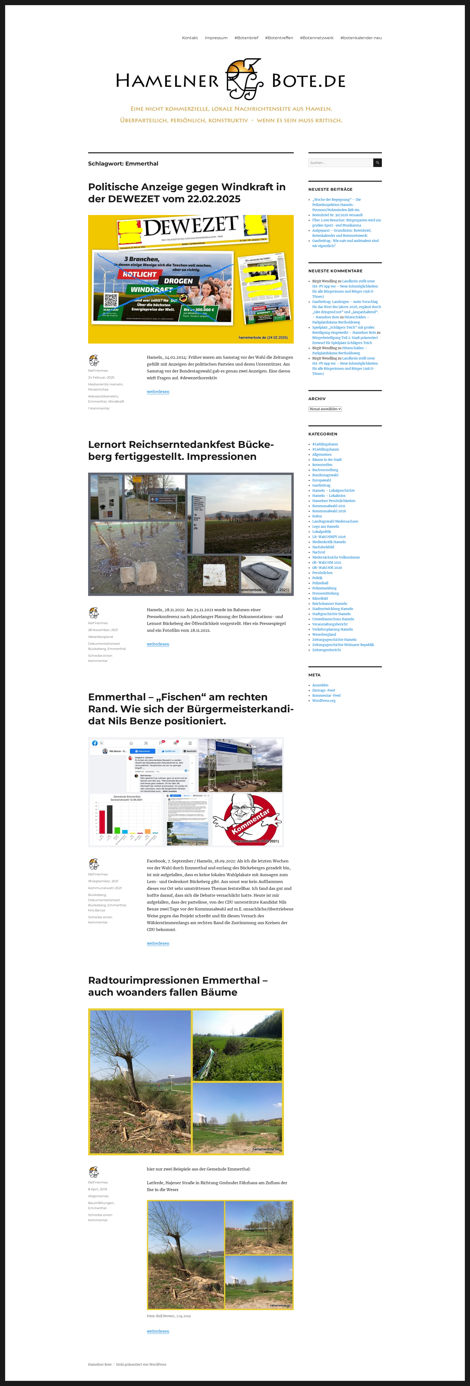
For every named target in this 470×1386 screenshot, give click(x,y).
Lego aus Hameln (325, 527)
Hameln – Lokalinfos (329, 496)
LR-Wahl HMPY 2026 (329, 537)
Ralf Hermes (98, 370)
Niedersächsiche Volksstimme (336, 557)
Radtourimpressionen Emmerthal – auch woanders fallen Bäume (178, 986)
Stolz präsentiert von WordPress (141, 1364)
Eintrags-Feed (323, 690)
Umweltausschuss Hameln (333, 619)
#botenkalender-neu (361, 38)
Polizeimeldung (324, 588)
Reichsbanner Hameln (329, 604)
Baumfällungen (101, 1203)
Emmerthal (97, 401)
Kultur (317, 516)
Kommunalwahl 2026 (329, 511)
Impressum (216, 38)
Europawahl (321, 480)
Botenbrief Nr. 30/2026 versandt (337, 215)
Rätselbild (320, 599)
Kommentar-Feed (326, 695)
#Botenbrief (246, 38)
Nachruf (318, 552)
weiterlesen (158, 391)
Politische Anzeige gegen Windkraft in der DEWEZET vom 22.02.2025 (187, 193)
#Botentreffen (279, 38)
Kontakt (190, 38)
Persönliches (98, 389)
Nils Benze (96, 910)
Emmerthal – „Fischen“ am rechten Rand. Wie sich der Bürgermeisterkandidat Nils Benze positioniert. (191, 709)
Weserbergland (100, 637)
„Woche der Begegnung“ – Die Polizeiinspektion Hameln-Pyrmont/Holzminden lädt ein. (336, 205)
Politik (317, 578)
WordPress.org (324, 701)
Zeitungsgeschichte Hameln (334, 640)
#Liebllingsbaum (325, 449)
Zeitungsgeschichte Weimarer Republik (343, 645)
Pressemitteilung (325, 593)
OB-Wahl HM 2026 (327, 568)
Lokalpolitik (321, 532)
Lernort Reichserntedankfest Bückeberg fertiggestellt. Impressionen (181, 450)
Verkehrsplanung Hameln (332, 629)
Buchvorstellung (325, 470)
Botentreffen (322, 465)
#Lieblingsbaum (325, 444)
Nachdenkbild (323, 547)
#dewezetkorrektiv (103, 396)
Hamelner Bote (100, 1364)
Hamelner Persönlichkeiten (333, 501)
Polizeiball (320, 583)
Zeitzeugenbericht (326, 650)
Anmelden (320, 685)
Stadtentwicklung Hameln (332, 609)
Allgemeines (98, 1196)
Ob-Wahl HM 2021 (326, 563)
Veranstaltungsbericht (330, 624)
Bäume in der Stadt (327, 460)
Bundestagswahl (325, 475)
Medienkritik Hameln (105, 384)
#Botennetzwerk (317, 38)
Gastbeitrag (321, 485)
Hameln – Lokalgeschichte (333, 491)
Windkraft (116, 401)
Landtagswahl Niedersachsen (335, 521)
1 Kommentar (99, 408)
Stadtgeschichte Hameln (331, 614)
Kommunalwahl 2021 (105, 888)
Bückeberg (97, 895)
